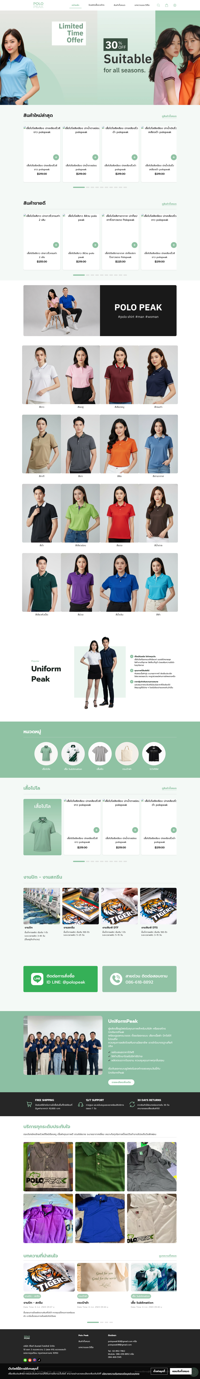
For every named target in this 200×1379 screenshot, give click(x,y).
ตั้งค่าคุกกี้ (159, 1371)
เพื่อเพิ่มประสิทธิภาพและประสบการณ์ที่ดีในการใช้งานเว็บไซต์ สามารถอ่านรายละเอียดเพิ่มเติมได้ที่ (73, 1373)
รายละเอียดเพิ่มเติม (121, 1082)
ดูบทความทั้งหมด (168, 1256)
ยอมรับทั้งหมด (180, 1371)
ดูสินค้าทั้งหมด (169, 116)
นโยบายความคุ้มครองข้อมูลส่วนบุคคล (120, 1373)
